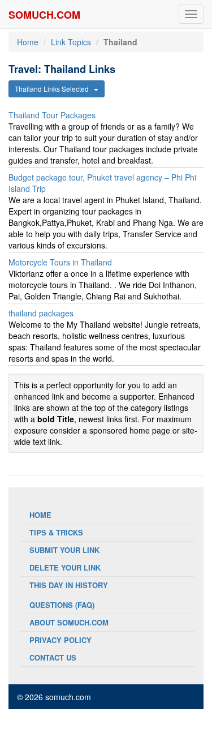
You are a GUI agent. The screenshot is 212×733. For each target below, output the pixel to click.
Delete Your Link (65, 567)
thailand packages (40, 313)
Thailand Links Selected (54, 88)
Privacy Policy (60, 640)
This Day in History (68, 585)
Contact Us (52, 657)
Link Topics (71, 42)
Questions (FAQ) (61, 604)
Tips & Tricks (56, 532)
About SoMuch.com (69, 622)
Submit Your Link (64, 550)
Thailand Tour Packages (52, 115)
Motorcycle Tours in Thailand (60, 262)
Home (27, 42)
